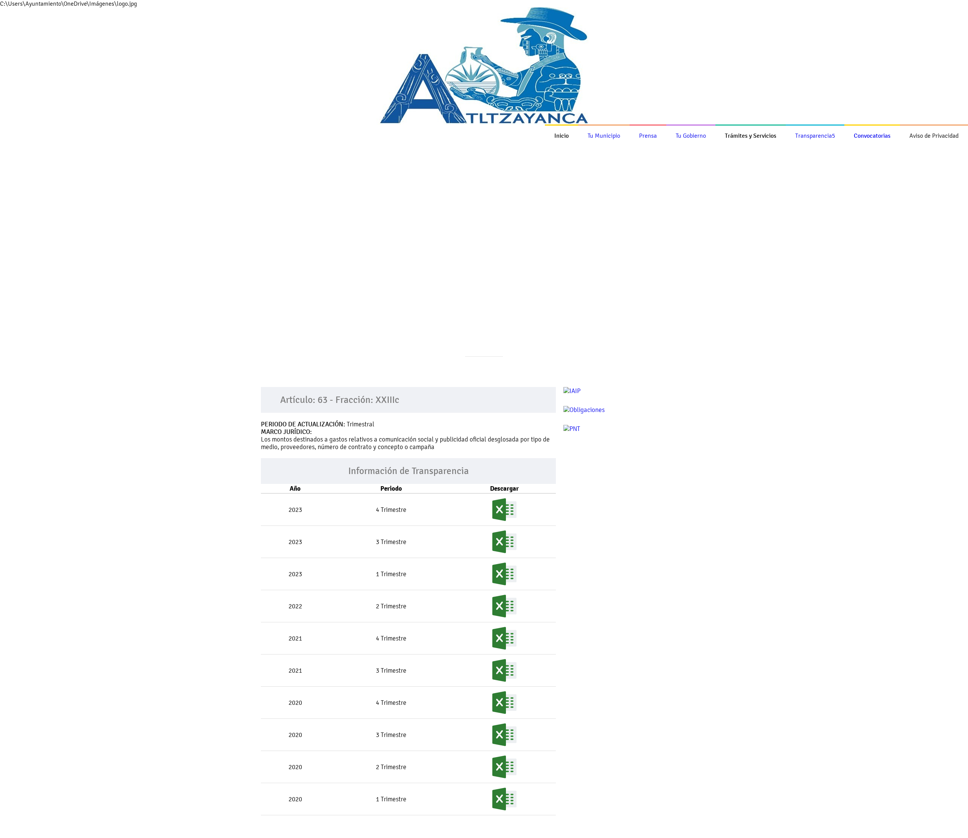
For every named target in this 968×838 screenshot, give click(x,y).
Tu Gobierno (691, 135)
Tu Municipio (604, 135)
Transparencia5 (815, 135)
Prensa (648, 135)
